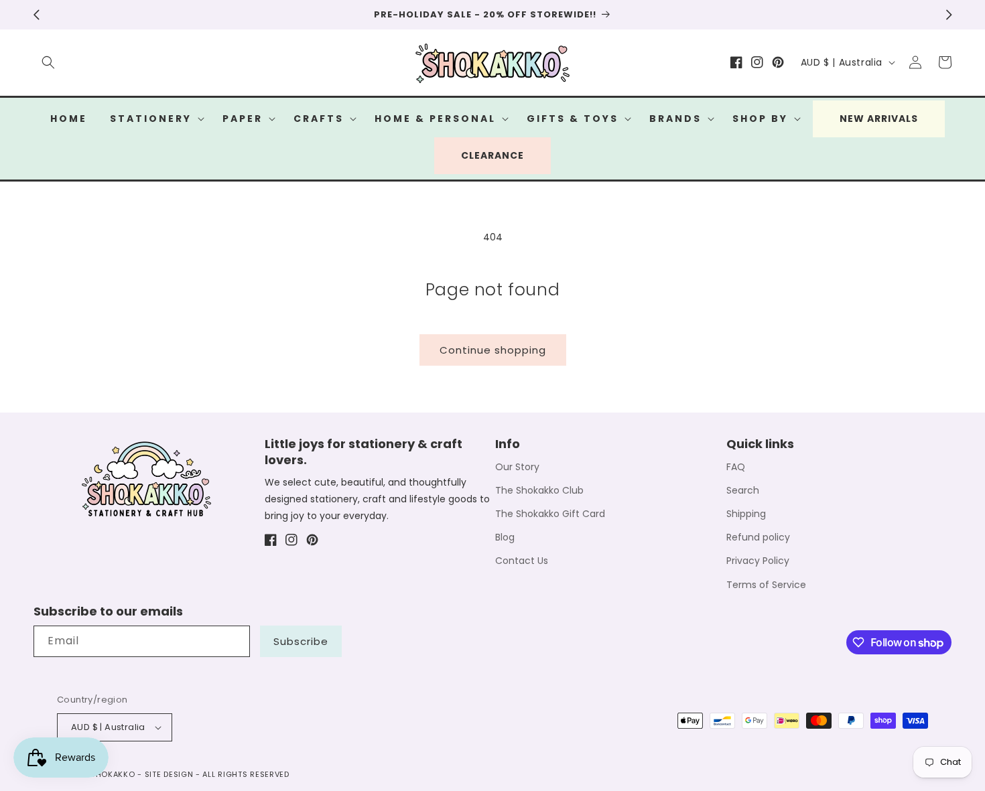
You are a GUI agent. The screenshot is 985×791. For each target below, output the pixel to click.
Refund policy (758, 537)
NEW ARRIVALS (879, 118)
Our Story (517, 467)
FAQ (735, 467)
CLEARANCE (492, 155)
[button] (48, 62)
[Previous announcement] (36, 14)
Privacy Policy (757, 560)
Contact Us (521, 560)
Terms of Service (766, 584)
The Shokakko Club (539, 490)
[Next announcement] (949, 14)
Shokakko (112, 774)
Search (742, 490)
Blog (505, 537)
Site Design (169, 774)
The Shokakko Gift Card (550, 513)
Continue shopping (493, 350)
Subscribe (300, 641)
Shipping (746, 513)
